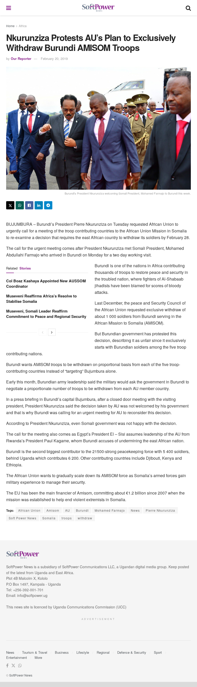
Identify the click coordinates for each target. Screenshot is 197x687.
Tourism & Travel (34, 652)
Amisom (52, 510)
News (135, 510)
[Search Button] (188, 7)
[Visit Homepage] (98, 8)
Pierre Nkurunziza (160, 510)
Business (62, 652)
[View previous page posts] (42, 332)
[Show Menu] (8, 7)
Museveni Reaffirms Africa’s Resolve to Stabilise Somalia (41, 298)
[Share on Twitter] (10, 205)
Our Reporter (21, 58)
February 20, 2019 (54, 58)
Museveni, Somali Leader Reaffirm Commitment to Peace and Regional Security (46, 313)
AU (67, 510)
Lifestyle (82, 652)
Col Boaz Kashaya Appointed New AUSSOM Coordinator (46, 283)
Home (10, 26)
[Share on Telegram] (48, 205)
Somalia (49, 518)
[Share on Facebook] (29, 205)
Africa (23, 26)
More (38, 657)
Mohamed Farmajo (110, 510)
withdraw (85, 518)
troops (67, 518)
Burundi (82, 510)
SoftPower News (20, 675)
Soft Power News (22, 518)
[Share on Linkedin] (39, 205)
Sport (158, 652)
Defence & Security (131, 652)
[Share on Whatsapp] (20, 205)
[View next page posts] (52, 332)
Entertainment (16, 657)
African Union (29, 510)
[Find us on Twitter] (13, 665)
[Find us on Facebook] (7, 665)
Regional (103, 652)
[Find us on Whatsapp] (20, 665)
